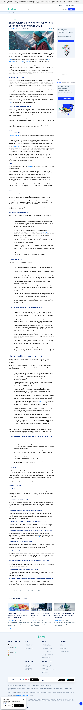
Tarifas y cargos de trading (47, 648)
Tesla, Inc (29, 166)
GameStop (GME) (13, 135)
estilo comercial (41, 481)
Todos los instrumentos (46, 645)
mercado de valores (17, 65)
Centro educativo (45, 658)
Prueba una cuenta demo (66, 98)
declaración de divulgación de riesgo (22, 695)
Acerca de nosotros (29, 644)
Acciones (61, 645)
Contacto (27, 647)
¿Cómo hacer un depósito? (47, 665)
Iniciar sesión (64, 9)
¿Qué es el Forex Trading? (47, 652)
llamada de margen (43, 232)
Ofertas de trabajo (28, 645)
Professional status (46, 655)
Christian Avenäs (58, 620)
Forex (61, 644)
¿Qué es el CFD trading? (47, 651)
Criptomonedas (63, 649)
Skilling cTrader (28, 666)
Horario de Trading (45, 647)
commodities (12, 61)
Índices (61, 647)
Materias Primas (63, 648)
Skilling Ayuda (45, 672)
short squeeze (17, 146)
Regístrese (72, 9)
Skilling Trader (27, 663)
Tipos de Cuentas (45, 644)
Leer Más (10, 628)
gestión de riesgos (24, 461)
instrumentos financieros (24, 61)
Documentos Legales (46, 674)
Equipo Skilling (12, 28)
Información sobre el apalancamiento (49, 649)
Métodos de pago (45, 663)
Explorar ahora (66, 41)
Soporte (68, 5)
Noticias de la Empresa (29, 649)
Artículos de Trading (46, 657)
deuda (40, 401)
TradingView (27, 665)
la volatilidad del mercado (34, 536)
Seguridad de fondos (29, 648)
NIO (19, 135)
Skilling (9, 12)
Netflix (15, 193)
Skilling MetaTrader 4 (29, 668)
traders (10, 59)
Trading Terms (16, 12)
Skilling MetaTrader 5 (29, 669)
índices (48, 59)
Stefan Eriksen (12, 620)
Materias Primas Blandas (64, 651)
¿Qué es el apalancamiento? (47, 654)
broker (10, 102)
